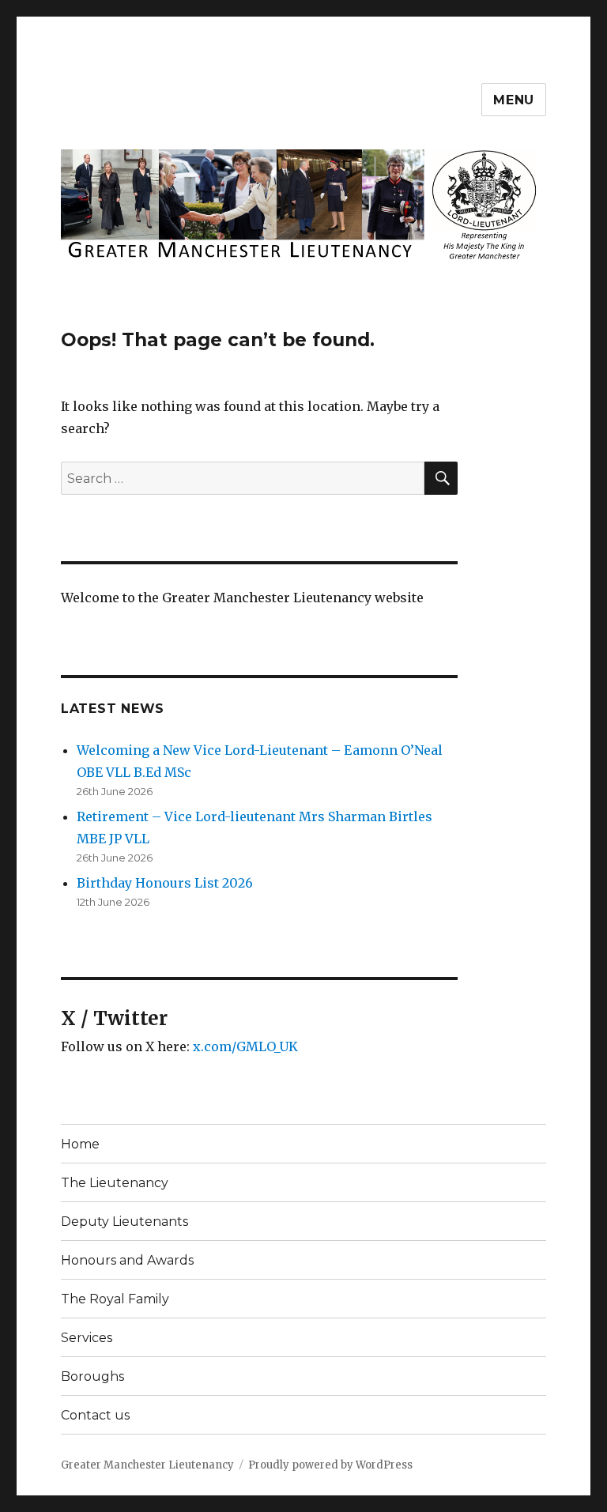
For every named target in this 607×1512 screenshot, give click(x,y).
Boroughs (92, 1376)
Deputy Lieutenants (124, 1221)
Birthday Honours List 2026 (165, 883)
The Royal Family (115, 1299)
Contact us (95, 1415)
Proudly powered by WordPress (330, 1465)
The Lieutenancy (114, 1182)
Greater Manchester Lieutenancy (147, 1465)
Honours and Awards (127, 1260)
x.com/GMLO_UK (245, 1046)
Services (86, 1337)
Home (80, 1144)
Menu (513, 99)
